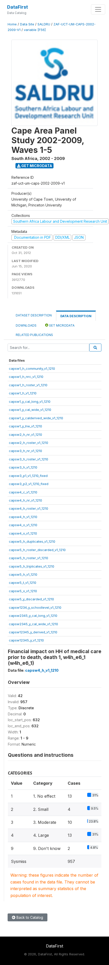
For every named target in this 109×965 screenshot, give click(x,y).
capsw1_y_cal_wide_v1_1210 (30, 410)
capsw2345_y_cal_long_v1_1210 (33, 616)
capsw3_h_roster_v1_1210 (28, 459)
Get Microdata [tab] (61, 325)
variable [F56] (35, 30)
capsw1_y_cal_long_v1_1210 (29, 401)
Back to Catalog (29, 917)
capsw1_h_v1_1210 (23, 393)
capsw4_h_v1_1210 (23, 517)
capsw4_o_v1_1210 (23, 525)
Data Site (27, 24)
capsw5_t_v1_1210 (22, 583)
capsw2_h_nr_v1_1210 (25, 434)
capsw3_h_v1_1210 (23, 467)
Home (12, 24)
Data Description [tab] (76, 316)
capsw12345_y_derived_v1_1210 (33, 632)
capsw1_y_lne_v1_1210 (25, 426)
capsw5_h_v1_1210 (23, 574)
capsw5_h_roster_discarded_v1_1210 (37, 550)
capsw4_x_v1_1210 (23, 533)
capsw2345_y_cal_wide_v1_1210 (33, 624)
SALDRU (44, 24)
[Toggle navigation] (98, 9)
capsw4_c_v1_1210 (23, 492)
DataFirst (17, 7)
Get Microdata (36, 166)
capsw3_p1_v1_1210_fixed (28, 476)
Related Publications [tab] (34, 335)
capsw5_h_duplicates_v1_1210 (32, 541)
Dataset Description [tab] (34, 315)
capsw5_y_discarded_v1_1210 (31, 599)
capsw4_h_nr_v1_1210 (25, 500)
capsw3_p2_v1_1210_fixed (28, 484)
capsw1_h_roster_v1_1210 (28, 385)
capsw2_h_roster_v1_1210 (28, 443)
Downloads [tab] (26, 325)
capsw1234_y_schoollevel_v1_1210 (35, 607)
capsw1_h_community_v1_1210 (32, 368)
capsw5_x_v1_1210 (23, 591)
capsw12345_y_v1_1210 (26, 640)
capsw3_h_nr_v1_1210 (25, 451)
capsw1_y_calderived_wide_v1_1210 (36, 418)
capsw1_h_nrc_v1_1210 (26, 377)
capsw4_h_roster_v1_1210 (28, 508)
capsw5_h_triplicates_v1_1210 (31, 566)
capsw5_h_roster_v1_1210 (28, 558)
